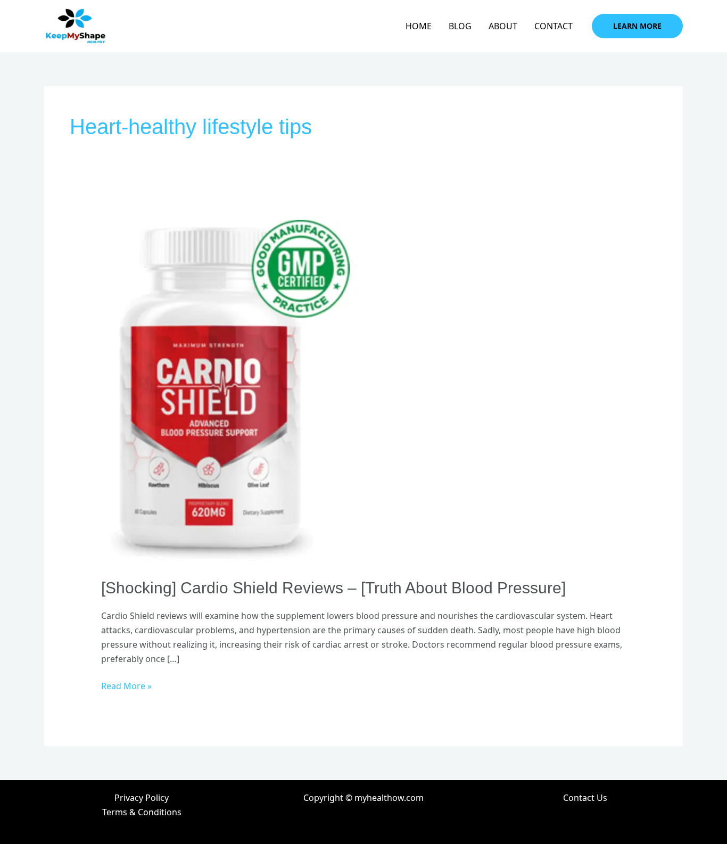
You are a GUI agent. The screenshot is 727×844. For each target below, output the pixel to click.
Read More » (126, 685)
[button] (637, 26)
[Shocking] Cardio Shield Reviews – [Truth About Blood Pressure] (333, 588)
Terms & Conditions (141, 812)
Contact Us (585, 798)
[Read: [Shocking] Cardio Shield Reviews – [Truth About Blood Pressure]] (229, 389)
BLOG (460, 26)
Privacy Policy (141, 798)
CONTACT (553, 26)
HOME (419, 26)
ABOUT (503, 26)
